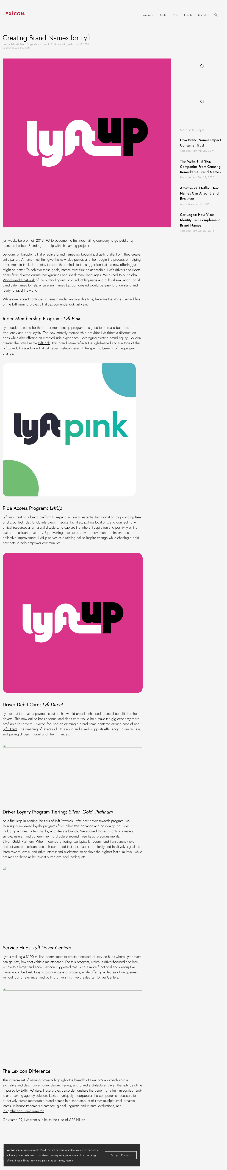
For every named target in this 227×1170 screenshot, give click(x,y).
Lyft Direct (10, 729)
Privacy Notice (65, 1160)
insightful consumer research (23, 1111)
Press (175, 15)
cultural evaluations (100, 1105)
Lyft (133, 240)
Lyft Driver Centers (105, 977)
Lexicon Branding (28, 245)
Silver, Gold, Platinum (18, 841)
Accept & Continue (120, 1155)
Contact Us (203, 15)
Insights (188, 15)
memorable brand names (46, 1100)
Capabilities (147, 15)
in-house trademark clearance (34, 1105)
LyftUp (44, 532)
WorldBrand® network (19, 280)
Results (162, 15)
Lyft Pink (44, 343)
